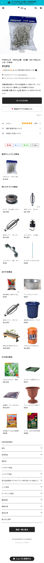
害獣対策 (5, 506)
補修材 (4, 461)
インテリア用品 (7, 474)
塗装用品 (5, 455)
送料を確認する (22, 75)
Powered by (19, 542)
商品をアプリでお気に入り (23, 109)
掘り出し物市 (6, 519)
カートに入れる (22, 101)
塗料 (3, 448)
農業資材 (5, 500)
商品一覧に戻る (22, 530)
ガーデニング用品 (8, 493)
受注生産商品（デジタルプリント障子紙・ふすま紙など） (20, 480)
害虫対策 (5, 513)
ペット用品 (5, 487)
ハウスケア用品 (7, 468)
